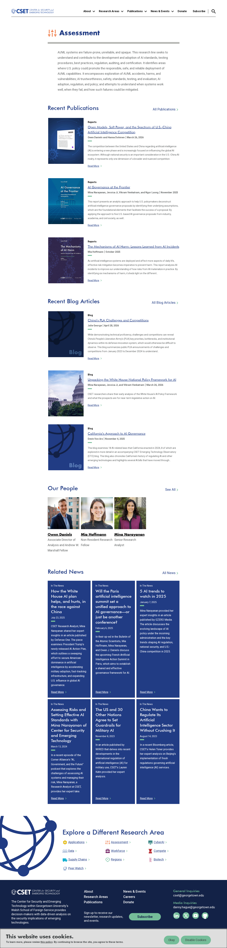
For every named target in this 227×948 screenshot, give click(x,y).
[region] (113, 938)
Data (71, 851)
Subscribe (199, 11)
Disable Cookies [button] (195, 940)
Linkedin (176, 915)
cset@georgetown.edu (188, 895)
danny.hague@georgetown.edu (194, 907)
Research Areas (96, 897)
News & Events (134, 891)
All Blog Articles (163, 303)
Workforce (118, 851)
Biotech (159, 859)
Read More (93, 166)
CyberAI (159, 842)
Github (205, 915)
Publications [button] (135, 11)
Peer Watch (76, 868)
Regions (116, 859)
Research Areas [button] (109, 11)
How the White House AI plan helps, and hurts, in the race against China (68, 601)
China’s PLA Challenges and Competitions (118, 320)
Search (212, 11)
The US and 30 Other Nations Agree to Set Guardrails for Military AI (109, 720)
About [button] (87, 11)
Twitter (186, 915)
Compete (160, 851)
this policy (47, 942)
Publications (93, 902)
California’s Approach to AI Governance (116, 433)
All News (168, 573)
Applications (76, 842)
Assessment (119, 842)
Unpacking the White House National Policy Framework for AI (132, 380)
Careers (129, 897)
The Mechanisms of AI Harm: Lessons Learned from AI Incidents (133, 247)
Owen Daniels (60, 534)
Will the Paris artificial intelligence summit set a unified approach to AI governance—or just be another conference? (113, 607)
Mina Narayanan (129, 534)
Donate (182, 11)
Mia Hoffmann (93, 534)
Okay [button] (171, 940)
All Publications (164, 109)
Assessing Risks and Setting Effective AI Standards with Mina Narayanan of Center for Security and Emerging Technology (68, 725)
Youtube (195, 915)
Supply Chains (77, 859)
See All (170, 490)
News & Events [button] (160, 11)
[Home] (33, 11)
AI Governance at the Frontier (109, 187)
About (88, 891)
